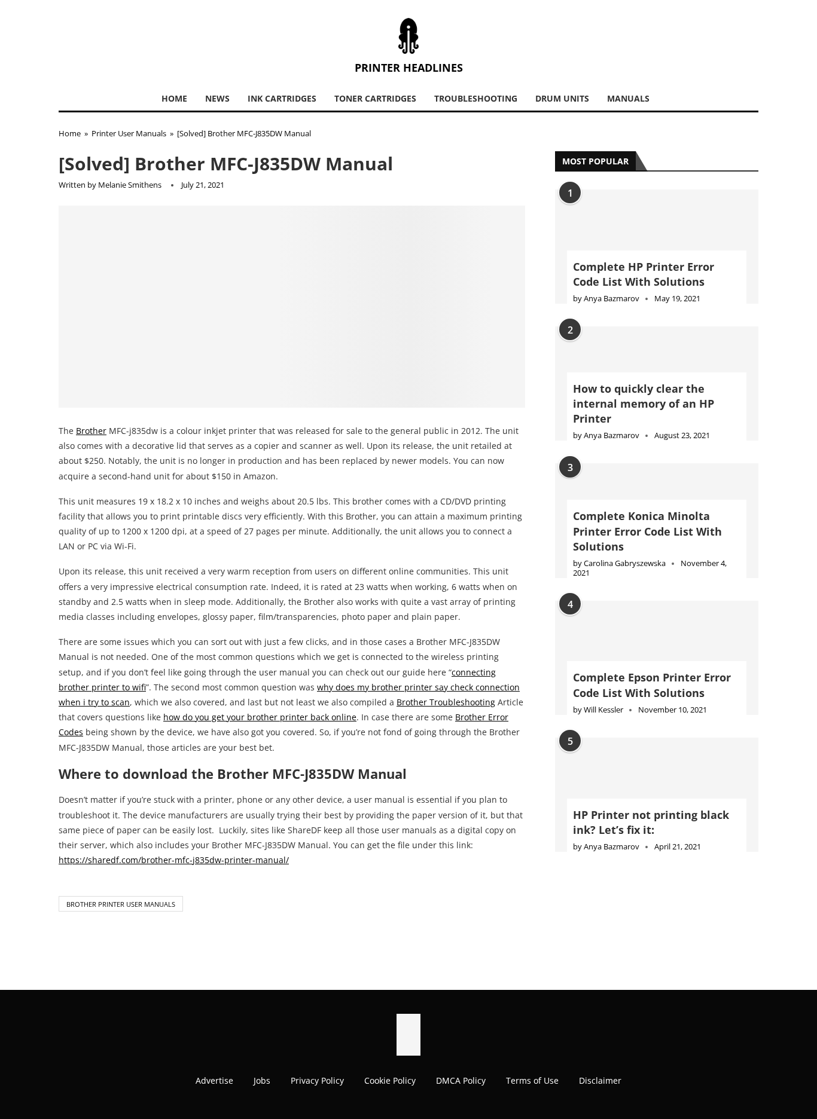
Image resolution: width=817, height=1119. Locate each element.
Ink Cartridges (282, 98)
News (217, 98)
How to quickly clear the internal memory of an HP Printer (643, 403)
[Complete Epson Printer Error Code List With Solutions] (656, 658)
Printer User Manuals (129, 133)
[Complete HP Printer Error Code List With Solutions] (656, 246)
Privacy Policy (317, 1080)
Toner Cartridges (375, 98)
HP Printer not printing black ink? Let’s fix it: (651, 822)
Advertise (214, 1080)
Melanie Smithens (129, 184)
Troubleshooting (475, 98)
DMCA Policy (461, 1080)
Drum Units (562, 98)
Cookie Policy (390, 1080)
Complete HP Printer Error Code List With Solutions (643, 274)
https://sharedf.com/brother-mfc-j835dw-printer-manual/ (174, 860)
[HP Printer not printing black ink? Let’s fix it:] (656, 795)
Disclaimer (600, 1080)
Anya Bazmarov (611, 298)
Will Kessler (603, 709)
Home (174, 98)
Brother (91, 430)
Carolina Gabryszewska (625, 563)
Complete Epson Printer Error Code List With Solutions (652, 684)
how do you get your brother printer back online (259, 717)
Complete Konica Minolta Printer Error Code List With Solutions (647, 531)
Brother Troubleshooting (446, 702)
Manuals (628, 98)
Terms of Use (532, 1080)
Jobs (262, 1080)
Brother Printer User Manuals (120, 904)
